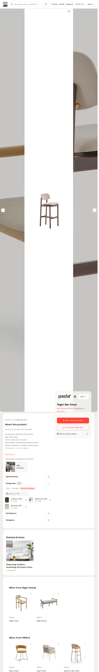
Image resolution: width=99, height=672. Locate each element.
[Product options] (30, 593)
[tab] (7, 488)
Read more (9, 454)
